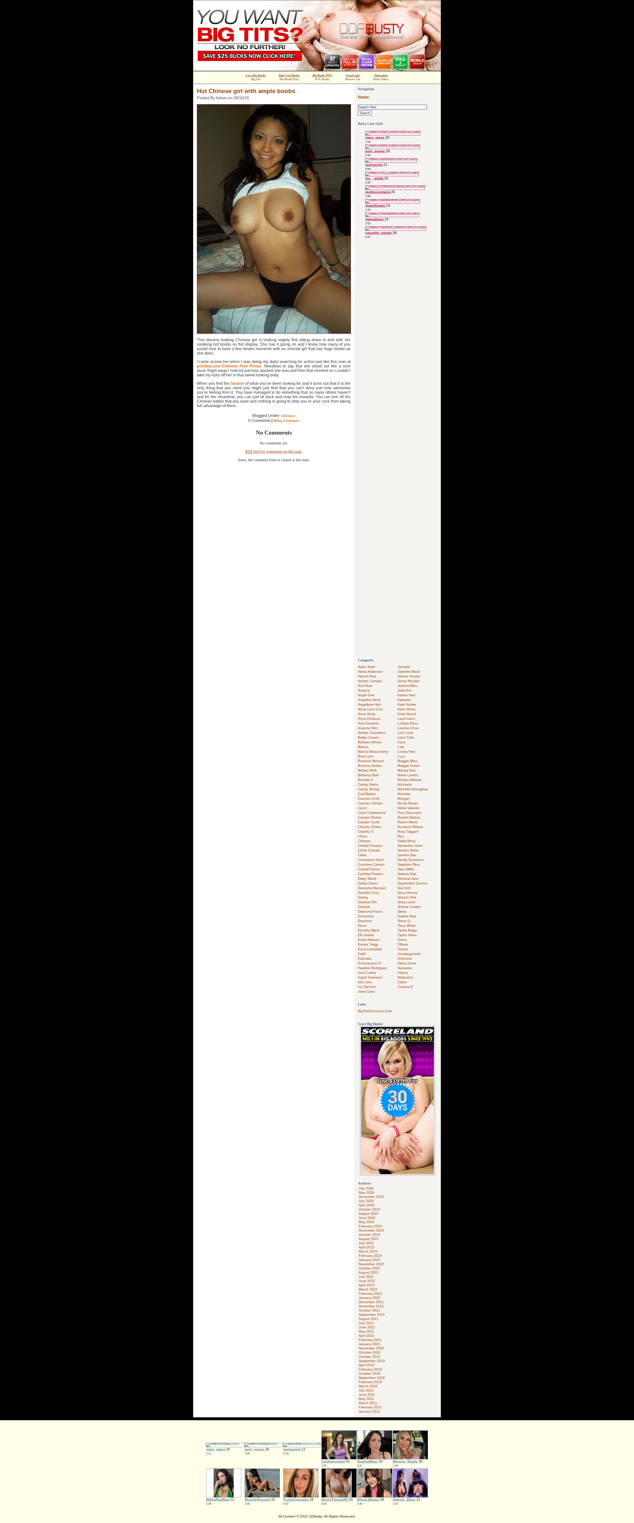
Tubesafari (381, 75)
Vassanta (404, 968)
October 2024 (369, 1209)
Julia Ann (404, 690)
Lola (400, 747)
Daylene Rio (367, 902)
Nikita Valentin (408, 808)
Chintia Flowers (370, 846)
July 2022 (366, 1277)
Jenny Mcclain (408, 681)
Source (237, 383)
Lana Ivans (406, 719)
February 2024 (370, 1226)
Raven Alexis (407, 822)
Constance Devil (370, 860)
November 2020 (371, 1348)
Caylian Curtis (369, 822)
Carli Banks (367, 794)
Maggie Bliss (407, 761)
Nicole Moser (407, 803)
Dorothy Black (369, 930)
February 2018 (370, 1382)
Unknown (404, 958)
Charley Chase (369, 827)
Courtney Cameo (371, 864)
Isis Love (365, 982)
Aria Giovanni (368, 723)
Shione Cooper (409, 907)
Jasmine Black (408, 671)
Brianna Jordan (370, 766)
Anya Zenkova (369, 719)
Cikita (362, 855)
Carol (362, 808)
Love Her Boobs (256, 75)
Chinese (288, 416)
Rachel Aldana (408, 817)
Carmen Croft (368, 798)
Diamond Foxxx (370, 911)
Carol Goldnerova (372, 813)
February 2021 (370, 1340)
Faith (362, 954)
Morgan (403, 798)
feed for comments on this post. (273, 451)
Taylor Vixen (407, 935)
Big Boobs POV (322, 75)
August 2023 (368, 1239)
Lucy (401, 756)
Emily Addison (369, 940)
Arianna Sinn (368, 728)
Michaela (404, 784)
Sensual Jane (408, 878)
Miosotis (403, 794)
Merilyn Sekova (409, 780)
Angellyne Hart (369, 704)
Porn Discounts (409, 813)
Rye (400, 836)
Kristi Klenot (406, 714)
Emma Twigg (368, 944)
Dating (363, 897)
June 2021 (367, 1327)
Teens (402, 940)
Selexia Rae (406, 874)
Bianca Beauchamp (373, 751)
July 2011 (366, 1390)
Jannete (403, 667)
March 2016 (368, 1386)
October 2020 (369, 1352)
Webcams (405, 977)
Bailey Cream (368, 737)
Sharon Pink (407, 897)
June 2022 (367, 1281)
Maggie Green (408, 766)
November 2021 (371, 1306)
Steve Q (403, 921)
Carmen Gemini (370, 803)
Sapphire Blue (408, 864)
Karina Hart (406, 695)
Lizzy (401, 742)
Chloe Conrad (369, 850)
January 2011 (369, 1411)
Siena (401, 911)
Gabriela (364, 958)
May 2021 (366, 1331)
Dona (362, 926)
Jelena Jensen (408, 676)
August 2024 (368, 1213)
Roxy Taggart (407, 831)
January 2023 (369, 1260)
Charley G (366, 831)
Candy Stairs (368, 784)
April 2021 (366, 1336)
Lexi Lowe (405, 733)
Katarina (404, 700)
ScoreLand (353, 75)
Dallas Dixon (367, 883)
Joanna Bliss (407, 686)
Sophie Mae (406, 916)
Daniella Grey (368, 893)
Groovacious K (369, 963)
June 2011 (367, 1394)
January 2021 (369, 1344)
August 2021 (368, 1319)
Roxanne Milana (410, 827)
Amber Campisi (370, 681)
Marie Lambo (407, 775)
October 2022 (369, 1268)
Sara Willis (405, 869)
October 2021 (369, 1310)
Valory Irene (406, 963)
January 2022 (369, 1298)
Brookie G (365, 780)
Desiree (364, 907)
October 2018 (369, 1373)
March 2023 (368, 1251)
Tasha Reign (407, 930)
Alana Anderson (370, 671)
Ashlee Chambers (372, 733)
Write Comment (286, 421)
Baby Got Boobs (289, 75)
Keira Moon (406, 709)
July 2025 (366, 1201)
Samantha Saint (410, 846)
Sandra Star (406, 855)
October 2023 (369, 1235)
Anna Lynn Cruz (370, 709)
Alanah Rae (367, 676)
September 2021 (372, 1314)
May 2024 (366, 1222)
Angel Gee (366, 695)
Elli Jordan (366, 935)
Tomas (402, 949)
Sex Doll (403, 888)
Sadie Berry (406, 841)
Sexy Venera (407, 893)
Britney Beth (367, 770)
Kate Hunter (406, 704)
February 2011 (370, 1407)
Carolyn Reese (369, 817)
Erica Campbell (370, 949)
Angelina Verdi (369, 700)
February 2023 (370, 1256)
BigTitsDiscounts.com (375, 1011)
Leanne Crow (408, 728)
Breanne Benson (371, 761)
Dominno (365, 921)
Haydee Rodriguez (372, 968)
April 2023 (366, 1247)
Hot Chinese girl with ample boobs (246, 91)
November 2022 (371, 1264)
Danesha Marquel (372, 888)
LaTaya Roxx (407, 723)
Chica (362, 836)
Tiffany (402, 944)
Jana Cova (366, 991)
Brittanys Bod (368, 775)
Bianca (363, 747)
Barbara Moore (370, 742)
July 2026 (366, 1188)
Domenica (366, 916)
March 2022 (368, 1289)
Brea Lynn (366, 756)
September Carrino (412, 883)
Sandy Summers (410, 860)
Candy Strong (368, 789)
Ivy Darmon (367, 987)
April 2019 (366, 1365)
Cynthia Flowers (370, 874)
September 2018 (372, 1378)
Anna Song (366, 714)
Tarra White (406, 926)
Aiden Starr (366, 667)
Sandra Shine (408, 850)
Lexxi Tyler (405, 737)
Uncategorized (408, 954)
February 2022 (370, 1293)
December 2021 (371, 1302)
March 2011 (368, 1403)
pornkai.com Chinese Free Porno (229, 366)
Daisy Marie (367, 878)
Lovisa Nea (406, 751)
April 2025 (366, 1205)
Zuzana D (405, 987)
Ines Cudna (367, 973)
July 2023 (366, 1243)
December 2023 (371, 1230)
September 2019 (372, 1361)
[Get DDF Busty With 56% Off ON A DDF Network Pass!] (317, 69)
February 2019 (370, 1369)
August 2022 (368, 1272)
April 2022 (366, 1285)
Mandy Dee (406, 770)
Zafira (402, 982)
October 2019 (369, 1357)
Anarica (364, 690)
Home (363, 97)
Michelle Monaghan (412, 789)
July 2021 (366, 1323)
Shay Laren (406, 902)
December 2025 (371, 1197)
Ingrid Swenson (370, 977)
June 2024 (367, 1218)
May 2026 (366, 1192)
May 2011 (366, 1399)
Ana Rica (365, 686)
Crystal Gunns (369, 869)
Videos (402, 973)
